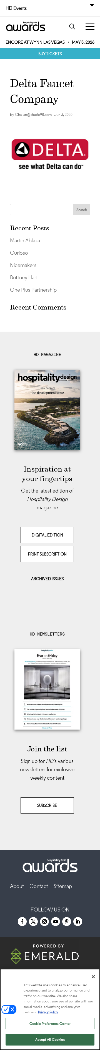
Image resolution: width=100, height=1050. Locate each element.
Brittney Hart (24, 277)
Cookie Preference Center (50, 1023)
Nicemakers (23, 265)
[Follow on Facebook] (22, 921)
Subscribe (47, 805)
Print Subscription (47, 554)
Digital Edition (47, 535)
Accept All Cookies (49, 1039)
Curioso (19, 253)
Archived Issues (47, 578)
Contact (38, 886)
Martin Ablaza (25, 240)
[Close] (93, 977)
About (17, 886)
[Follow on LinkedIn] (77, 921)
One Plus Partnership (33, 289)
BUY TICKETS (50, 53)
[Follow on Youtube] (55, 921)
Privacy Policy (48, 1012)
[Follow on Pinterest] (66, 921)
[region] (50, 1009)
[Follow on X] (33, 921)
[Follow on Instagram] (44, 921)
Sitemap (63, 886)
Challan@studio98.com (33, 114)
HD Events (16, 8)
